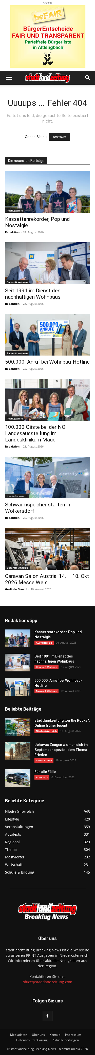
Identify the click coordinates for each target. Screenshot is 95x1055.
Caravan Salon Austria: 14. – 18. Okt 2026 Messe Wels (47, 579)
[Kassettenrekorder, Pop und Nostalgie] (47, 192)
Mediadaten (18, 1035)
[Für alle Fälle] (17, 778)
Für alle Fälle (45, 772)
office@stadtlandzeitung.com (47, 981)
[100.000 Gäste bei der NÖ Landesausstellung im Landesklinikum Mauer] (47, 399)
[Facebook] (48, 1016)
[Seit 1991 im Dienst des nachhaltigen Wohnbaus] (47, 263)
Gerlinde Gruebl (16, 589)
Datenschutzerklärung (32, 1040)
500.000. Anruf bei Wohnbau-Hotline (47, 362)
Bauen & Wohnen (17, 282)
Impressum (73, 1035)
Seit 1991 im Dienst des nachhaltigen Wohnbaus (33, 294)
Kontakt (55, 1035)
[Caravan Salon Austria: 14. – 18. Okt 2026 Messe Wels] (47, 549)
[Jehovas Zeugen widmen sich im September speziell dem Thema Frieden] (17, 751)
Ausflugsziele (15, 210)
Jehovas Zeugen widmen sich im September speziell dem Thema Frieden (61, 750)
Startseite (59, 137)
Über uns (38, 1035)
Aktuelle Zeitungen (65, 1040)
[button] (9, 78)
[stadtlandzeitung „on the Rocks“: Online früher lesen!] (17, 727)
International (44, 760)
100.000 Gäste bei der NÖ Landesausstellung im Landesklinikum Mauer (35, 433)
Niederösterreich (17, 496)
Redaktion (12, 232)
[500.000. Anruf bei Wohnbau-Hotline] (47, 335)
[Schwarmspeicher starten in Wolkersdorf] (47, 477)
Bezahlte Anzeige (17, 567)
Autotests (42, 777)
